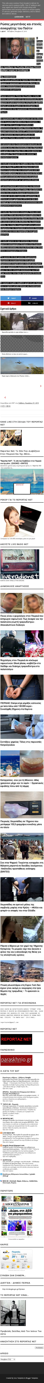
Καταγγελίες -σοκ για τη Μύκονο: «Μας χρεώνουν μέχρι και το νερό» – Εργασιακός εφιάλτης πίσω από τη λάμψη (21, 783)
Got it (28, 17)
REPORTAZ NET (8, 1118)
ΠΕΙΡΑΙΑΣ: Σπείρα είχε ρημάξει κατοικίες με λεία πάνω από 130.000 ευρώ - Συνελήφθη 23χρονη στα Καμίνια (20, 706)
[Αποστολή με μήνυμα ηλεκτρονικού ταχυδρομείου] (1, 406)
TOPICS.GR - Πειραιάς (10, 1104)
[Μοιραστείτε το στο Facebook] (7, 406)
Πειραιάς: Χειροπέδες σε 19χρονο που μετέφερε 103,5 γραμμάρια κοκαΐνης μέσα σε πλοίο (21, 824)
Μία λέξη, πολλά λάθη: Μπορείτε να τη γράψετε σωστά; (20, 1095)
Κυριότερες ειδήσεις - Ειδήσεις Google (17, 1077)
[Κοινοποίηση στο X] (5, 406)
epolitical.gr (7, 1160)
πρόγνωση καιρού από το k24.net (16, 1270)
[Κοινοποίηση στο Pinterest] (9, 406)
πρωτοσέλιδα (13, 1239)
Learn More (19, 17)
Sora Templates (19, 1378)
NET (5, 31)
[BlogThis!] (3, 406)
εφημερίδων (21, 1239)
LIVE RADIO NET (9, 1133)
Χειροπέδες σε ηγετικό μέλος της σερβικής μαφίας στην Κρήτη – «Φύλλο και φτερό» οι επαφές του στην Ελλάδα (21, 907)
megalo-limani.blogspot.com (13, 1145)
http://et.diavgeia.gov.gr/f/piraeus (13, 1289)
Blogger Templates (32, 1378)
